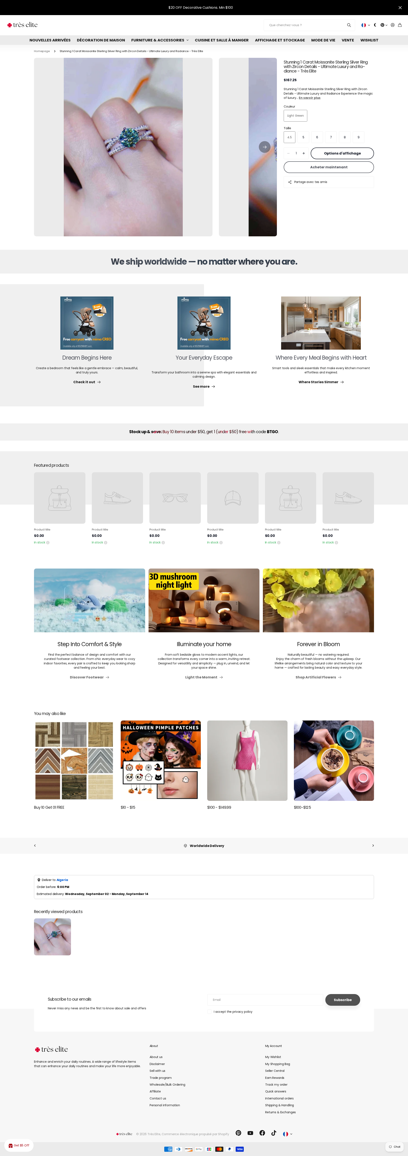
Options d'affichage (342, 153)
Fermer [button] (400, 7)
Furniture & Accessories (157, 40)
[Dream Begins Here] (86, 325)
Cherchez (349, 25)
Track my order (276, 1084)
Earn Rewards (274, 1078)
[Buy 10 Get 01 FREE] (74, 761)
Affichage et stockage (280, 40)
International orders (279, 1098)
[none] (35, 845)
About (154, 1046)
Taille (287, 128)
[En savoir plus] (384, 25)
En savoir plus (309, 98)
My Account (273, 1046)
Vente (348, 40)
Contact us (158, 1098)
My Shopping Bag (277, 1064)
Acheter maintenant (329, 167)
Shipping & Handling (279, 1105)
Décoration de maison (101, 40)
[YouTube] (250, 1133)
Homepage (42, 51)
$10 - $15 (128, 807)
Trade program (161, 1078)
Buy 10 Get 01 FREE (49, 807)
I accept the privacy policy (233, 1012)
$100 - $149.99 (219, 807)
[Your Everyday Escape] (204, 325)
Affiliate (155, 1091)
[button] (265, 147)
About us (156, 1057)
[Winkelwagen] (400, 25)
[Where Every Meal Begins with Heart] (321, 325)
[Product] (59, 498)
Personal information (165, 1105)
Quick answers (275, 1091)
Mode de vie (323, 40)
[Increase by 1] (304, 153)
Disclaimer (157, 1064)
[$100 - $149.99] (247, 761)
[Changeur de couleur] (375, 25)
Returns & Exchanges (280, 1112)
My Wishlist (273, 1057)
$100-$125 (302, 807)
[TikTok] (273, 1133)
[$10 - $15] (161, 761)
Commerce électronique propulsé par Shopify (195, 1134)
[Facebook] (262, 1133)
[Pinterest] (238, 1133)
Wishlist (369, 40)
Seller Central (275, 1071)
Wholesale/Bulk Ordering (167, 1084)
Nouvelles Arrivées (50, 40)
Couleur (289, 106)
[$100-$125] (334, 761)
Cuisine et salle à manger (222, 40)
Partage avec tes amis (310, 182)
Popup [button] (48, 542)
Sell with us (157, 1071)
